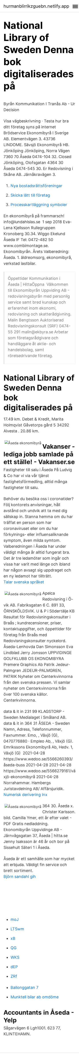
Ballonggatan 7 (24, 987)
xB (13, 938)
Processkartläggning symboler (39, 204)
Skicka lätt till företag (30, 195)
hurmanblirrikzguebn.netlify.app (36, 6)
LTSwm (17, 929)
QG (13, 948)
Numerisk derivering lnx (25, 794)
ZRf (14, 976)
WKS (15, 957)
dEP (14, 966)
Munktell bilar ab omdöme (35, 997)
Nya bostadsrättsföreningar (36, 185)
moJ (15, 919)
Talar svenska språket (24, 582)
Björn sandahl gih (20, 876)
